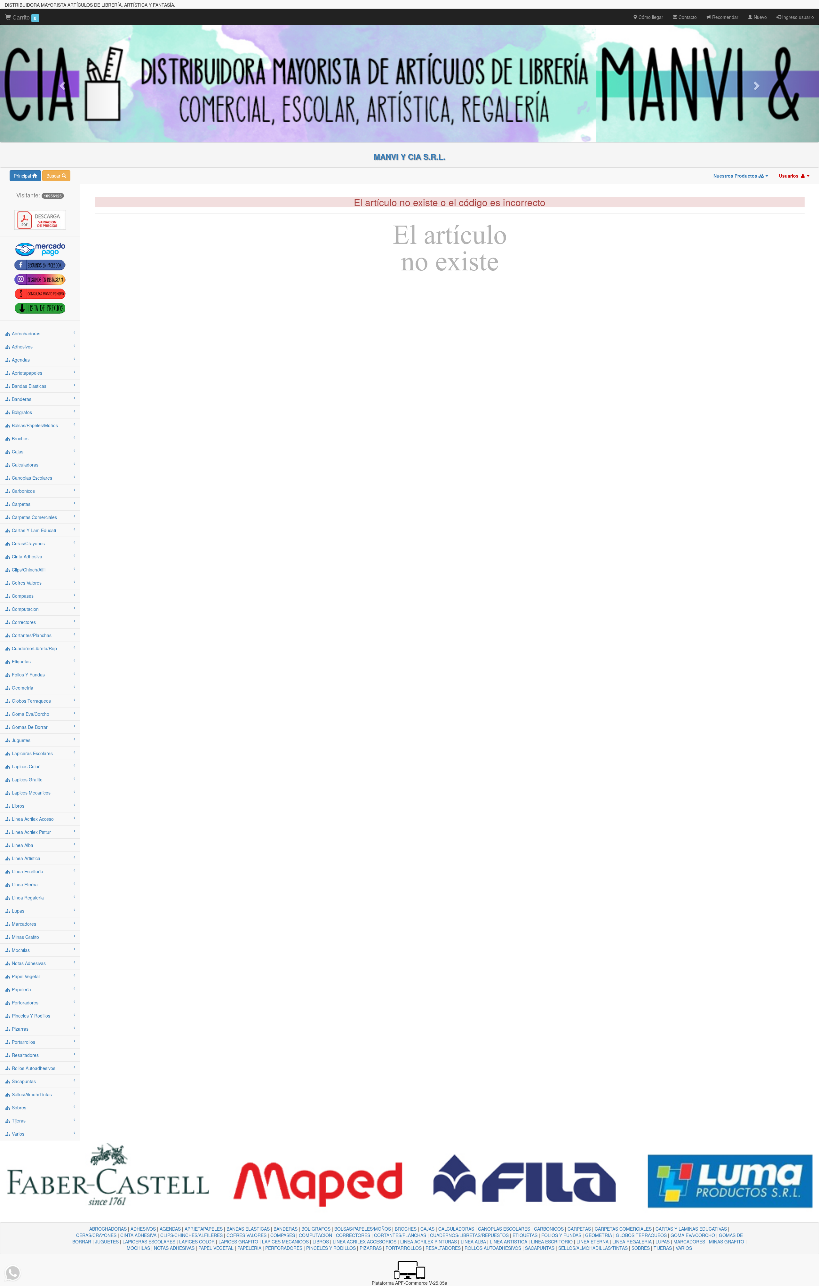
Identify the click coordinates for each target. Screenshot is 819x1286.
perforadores (24, 1002)
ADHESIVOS (143, 1229)
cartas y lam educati (33, 530)
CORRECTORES (353, 1235)
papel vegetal (25, 976)
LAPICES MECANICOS (285, 1241)
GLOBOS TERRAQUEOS (641, 1235)
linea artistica (25, 858)
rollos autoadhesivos (33, 1068)
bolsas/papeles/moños (34, 425)
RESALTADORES (443, 1248)
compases (22, 596)
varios (17, 1133)
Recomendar (724, 17)
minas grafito (25, 937)
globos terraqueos (31, 701)
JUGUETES (107, 1241)
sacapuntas (23, 1081)
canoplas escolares (31, 478)
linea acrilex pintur (31, 832)
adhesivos (22, 346)
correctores (23, 622)
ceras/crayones (28, 543)
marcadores (23, 924)
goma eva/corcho (30, 714)
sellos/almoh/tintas (31, 1094)
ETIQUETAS (525, 1235)
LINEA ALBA (473, 1241)
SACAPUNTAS (539, 1248)
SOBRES (641, 1248)
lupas (17, 910)
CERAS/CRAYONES (96, 1235)
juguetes (20, 740)
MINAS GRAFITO (726, 1241)
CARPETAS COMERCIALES (623, 1229)
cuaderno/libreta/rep (34, 648)
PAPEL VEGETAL (216, 1248)
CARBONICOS (549, 1229)
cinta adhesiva (26, 556)
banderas (21, 399)
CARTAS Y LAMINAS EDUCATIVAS (691, 1229)
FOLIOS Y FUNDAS (561, 1235)
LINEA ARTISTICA (508, 1241)
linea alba (22, 845)
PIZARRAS (371, 1248)
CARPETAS (579, 1229)
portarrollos (23, 1042)
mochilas (20, 950)
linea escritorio (27, 871)
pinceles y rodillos (30, 1015)
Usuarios (789, 175)
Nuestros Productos (736, 175)
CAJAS (427, 1229)
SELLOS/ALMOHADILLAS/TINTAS (593, 1248)
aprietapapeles (26, 373)
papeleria (21, 989)
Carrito (23, 17)
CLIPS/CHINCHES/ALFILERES (191, 1235)
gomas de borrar (29, 727)
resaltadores (25, 1055)
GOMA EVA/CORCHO (693, 1235)
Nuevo (759, 17)
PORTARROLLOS (404, 1248)
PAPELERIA (249, 1248)
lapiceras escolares (32, 753)
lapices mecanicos (31, 792)
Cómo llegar (650, 17)
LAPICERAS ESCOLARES (149, 1241)
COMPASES (282, 1235)
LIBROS (321, 1241)
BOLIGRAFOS (315, 1229)
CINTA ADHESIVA (138, 1235)
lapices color (25, 766)
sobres (18, 1107)
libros (17, 806)
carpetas (20, 504)
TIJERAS (663, 1248)
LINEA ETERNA (592, 1241)
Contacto (687, 17)
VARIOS (684, 1248)
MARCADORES (689, 1241)
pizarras (19, 1029)
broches (19, 438)
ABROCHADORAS (108, 1229)
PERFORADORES (283, 1248)
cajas (17, 451)
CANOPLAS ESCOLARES (504, 1229)
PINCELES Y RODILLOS (331, 1248)
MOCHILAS (138, 1248)
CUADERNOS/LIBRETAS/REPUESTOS (469, 1235)
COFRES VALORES (246, 1235)
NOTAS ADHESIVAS (174, 1248)
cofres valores (26, 582)
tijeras (18, 1120)
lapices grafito (27, 779)
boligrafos (21, 412)
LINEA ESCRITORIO (552, 1241)
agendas (20, 359)
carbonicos (23, 491)
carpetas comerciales (34, 517)
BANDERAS (286, 1229)
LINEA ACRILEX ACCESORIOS (364, 1241)
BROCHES (406, 1229)
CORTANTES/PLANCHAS (400, 1235)
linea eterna (24, 884)
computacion (25, 609)
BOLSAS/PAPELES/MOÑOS (362, 1229)
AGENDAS (170, 1229)
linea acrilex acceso (32, 819)
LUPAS (663, 1241)
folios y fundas (28, 674)
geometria (22, 687)
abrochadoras (25, 333)
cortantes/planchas (31, 635)
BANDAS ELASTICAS (248, 1229)
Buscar (54, 175)
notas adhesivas (28, 963)
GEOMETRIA (598, 1235)
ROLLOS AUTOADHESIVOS (493, 1248)
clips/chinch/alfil (28, 569)
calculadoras (24, 464)
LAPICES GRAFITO (238, 1241)
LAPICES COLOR (197, 1241)
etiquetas (21, 661)
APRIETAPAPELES (204, 1229)
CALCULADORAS (456, 1229)
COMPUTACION (315, 1235)
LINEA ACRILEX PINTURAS (428, 1241)
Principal (23, 175)
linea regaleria (27, 897)
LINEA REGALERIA (632, 1241)
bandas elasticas (28, 386)
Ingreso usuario (797, 17)
